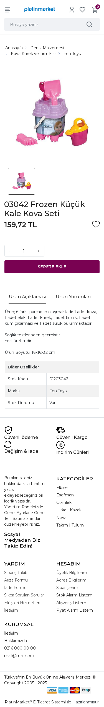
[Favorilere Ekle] (96, 224)
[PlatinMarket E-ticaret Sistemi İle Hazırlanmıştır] (28, 690)
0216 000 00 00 (20, 648)
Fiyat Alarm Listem (74, 610)
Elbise (62, 487)
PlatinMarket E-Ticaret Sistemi (35, 702)
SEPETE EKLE (52, 266)
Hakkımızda (15, 640)
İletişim (11, 633)
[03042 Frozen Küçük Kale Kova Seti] (52, 114)
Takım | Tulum (70, 525)
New (60, 517)
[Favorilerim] (82, 9)
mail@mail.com (19, 655)
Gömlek (64, 502)
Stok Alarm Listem (74, 595)
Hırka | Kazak (69, 509)
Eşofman (65, 495)
